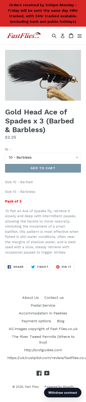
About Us (30, 297)
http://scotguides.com (43, 350)
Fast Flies (32, 386)
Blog (60, 321)
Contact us (54, 297)
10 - (8, 149)
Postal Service (43, 305)
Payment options (36, 321)
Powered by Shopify (59, 386)
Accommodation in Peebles (43, 313)
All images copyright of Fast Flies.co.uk (43, 329)
